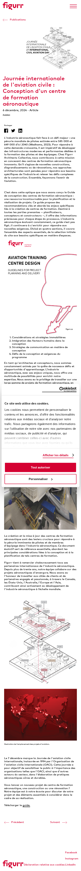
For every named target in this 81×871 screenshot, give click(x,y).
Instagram (71, 858)
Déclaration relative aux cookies (44, 864)
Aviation (6, 115)
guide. (26, 805)
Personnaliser (38, 479)
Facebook (71, 852)
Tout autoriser (40, 467)
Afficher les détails (56, 455)
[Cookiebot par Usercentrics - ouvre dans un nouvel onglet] (59, 389)
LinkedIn (70, 864)
